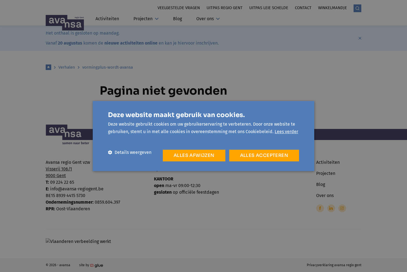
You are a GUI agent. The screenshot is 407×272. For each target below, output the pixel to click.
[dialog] (203, 136)
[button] (129, 152)
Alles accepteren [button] (264, 155)
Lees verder (286, 131)
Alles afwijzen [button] (194, 155)
